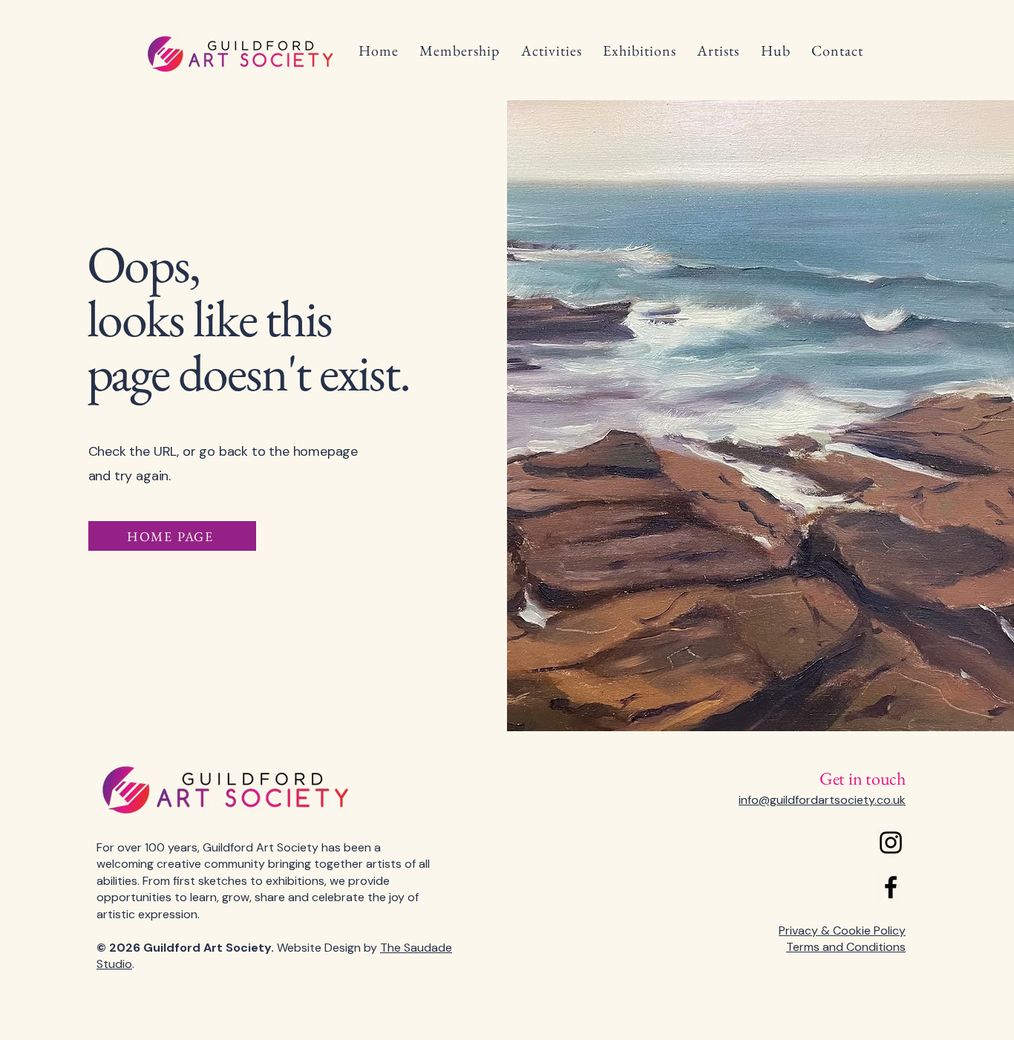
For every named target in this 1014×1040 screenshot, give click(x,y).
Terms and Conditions (846, 947)
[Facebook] (891, 887)
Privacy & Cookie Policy (842, 930)
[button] (459, 50)
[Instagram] (891, 842)
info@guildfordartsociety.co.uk (822, 800)
